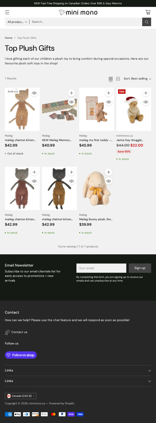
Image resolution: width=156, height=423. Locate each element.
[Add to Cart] (71, 93)
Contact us (19, 332)
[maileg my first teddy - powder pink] (96, 109)
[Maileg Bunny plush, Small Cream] (96, 188)
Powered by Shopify (61, 403)
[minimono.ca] (78, 12)
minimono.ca (37, 403)
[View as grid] (110, 78)
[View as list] (118, 78)
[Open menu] (7, 12)
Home (8, 38)
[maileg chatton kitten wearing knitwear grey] (22, 188)
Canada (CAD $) (22, 396)
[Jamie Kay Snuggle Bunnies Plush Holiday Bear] (133, 109)
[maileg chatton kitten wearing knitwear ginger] (22, 109)
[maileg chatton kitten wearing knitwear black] (59, 188)
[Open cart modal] (148, 12)
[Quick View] (34, 93)
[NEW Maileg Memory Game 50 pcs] (59, 109)
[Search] (146, 22)
